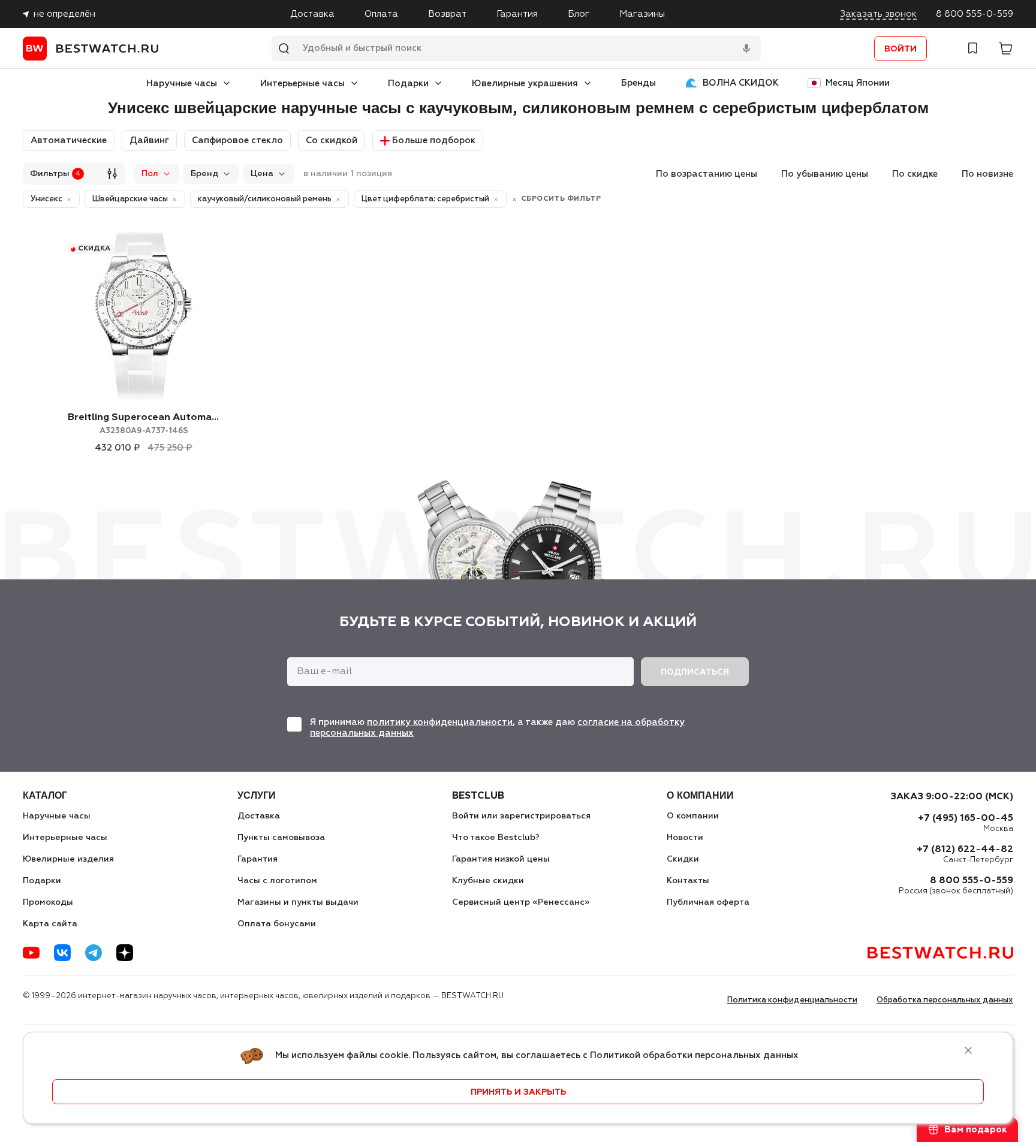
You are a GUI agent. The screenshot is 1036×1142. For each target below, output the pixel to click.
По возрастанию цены (706, 174)
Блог (578, 14)
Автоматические (69, 140)
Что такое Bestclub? (496, 837)
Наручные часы (181, 83)
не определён (64, 14)
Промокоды (48, 902)
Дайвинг (149, 140)
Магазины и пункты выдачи (298, 902)
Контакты (688, 881)
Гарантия (517, 14)
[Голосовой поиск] (746, 48)
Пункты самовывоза (281, 837)
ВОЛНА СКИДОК (741, 82)
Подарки (408, 83)
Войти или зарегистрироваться (521, 816)
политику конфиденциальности (440, 722)
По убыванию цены (824, 174)
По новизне (987, 174)
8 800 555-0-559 (974, 14)
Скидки (683, 859)
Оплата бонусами (276, 924)
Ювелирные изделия (68, 859)
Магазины (642, 14)
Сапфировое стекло (237, 140)
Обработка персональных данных (945, 1000)
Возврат (447, 14)
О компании (693, 816)
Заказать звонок (878, 14)
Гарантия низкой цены (501, 859)
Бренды (638, 82)
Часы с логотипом (277, 881)
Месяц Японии (858, 82)
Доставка (312, 14)
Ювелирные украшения (525, 83)
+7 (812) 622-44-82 (965, 849)
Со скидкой (331, 140)
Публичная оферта (708, 902)
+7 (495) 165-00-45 (965, 818)
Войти (900, 49)
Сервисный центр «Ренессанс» (520, 902)
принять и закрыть (518, 1092)
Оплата (381, 14)
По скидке (915, 174)
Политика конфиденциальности (792, 1000)
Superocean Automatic (144, 424)
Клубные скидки (488, 881)
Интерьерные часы (302, 83)
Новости (685, 837)
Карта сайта (50, 924)
